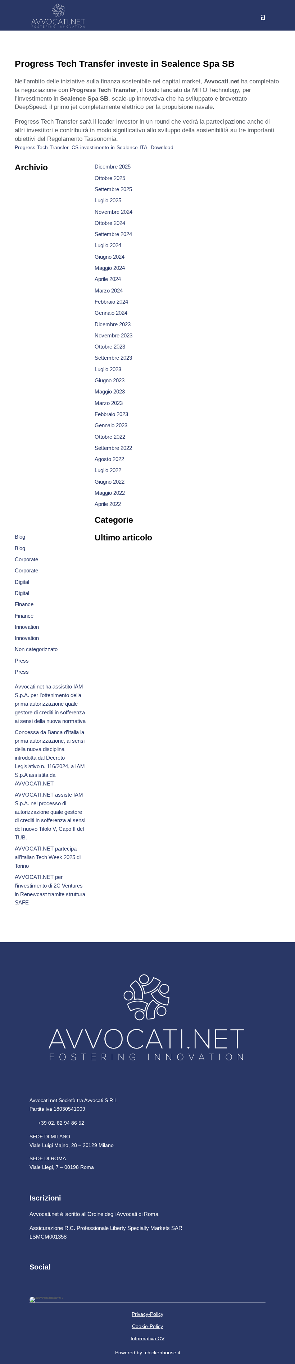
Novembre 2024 (113, 212)
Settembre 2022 (113, 448)
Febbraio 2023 (111, 414)
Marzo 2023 (109, 403)
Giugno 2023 (109, 380)
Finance (24, 604)
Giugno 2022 (109, 482)
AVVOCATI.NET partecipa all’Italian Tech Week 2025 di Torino (48, 857)
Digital (22, 582)
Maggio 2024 (110, 268)
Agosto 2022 (109, 459)
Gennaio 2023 (111, 425)
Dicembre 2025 (113, 166)
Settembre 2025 (113, 189)
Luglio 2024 (108, 245)
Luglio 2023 (108, 369)
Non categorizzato (36, 649)
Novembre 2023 (113, 335)
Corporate (26, 559)
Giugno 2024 (109, 257)
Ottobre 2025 (110, 178)
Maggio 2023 (110, 391)
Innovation (27, 627)
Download (162, 147)
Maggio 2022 (110, 493)
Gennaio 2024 (111, 313)
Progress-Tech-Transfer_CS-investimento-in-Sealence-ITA (81, 147)
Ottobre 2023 (110, 347)
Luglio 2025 (108, 200)
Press (22, 661)
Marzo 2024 (109, 290)
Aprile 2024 (108, 279)
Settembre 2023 (113, 358)
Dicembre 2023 (113, 324)
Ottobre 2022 (110, 437)
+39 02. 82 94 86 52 (57, 1123)
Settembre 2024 (113, 234)
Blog (20, 537)
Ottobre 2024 (110, 223)
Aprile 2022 (108, 504)
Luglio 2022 (108, 470)
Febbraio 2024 (111, 302)
